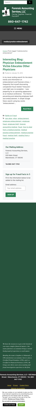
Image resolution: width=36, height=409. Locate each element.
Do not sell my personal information (13, 401)
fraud (20, 127)
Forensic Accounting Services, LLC (23, 9)
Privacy (15, 385)
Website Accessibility (18, 388)
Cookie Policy (24, 385)
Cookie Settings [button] (9, 404)
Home (5, 51)
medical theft (12, 135)
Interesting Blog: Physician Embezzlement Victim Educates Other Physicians (17, 64)
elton (15, 118)
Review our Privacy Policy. (16, 399)
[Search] (29, 2)
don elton (8, 118)
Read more (27, 109)
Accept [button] (21, 404)
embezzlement (23, 118)
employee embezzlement (12, 121)
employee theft (13, 124)
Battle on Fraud (11, 116)
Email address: (11, 185)
